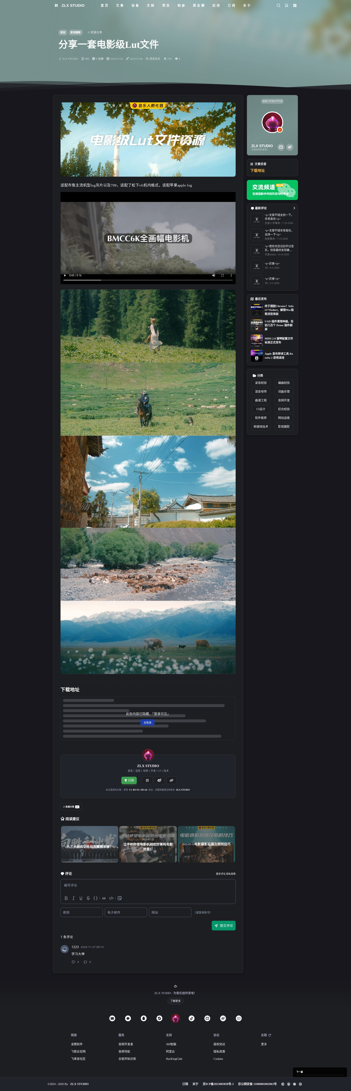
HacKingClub (174, 1058)
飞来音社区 (78, 1058)
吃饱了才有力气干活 (272, 101)
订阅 (131, 780)
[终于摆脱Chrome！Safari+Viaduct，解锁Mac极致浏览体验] (257, 310)
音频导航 (124, 1051)
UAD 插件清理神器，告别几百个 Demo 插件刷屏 (279, 325)
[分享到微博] (159, 780)
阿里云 (170, 1051)
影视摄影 (76, 32)
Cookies (218, 1058)
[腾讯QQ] (144, 1018)
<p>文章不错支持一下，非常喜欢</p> (279, 216)
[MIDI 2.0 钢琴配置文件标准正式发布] (257, 340)
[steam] (159, 1018)
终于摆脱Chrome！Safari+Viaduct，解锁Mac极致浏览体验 (279, 310)
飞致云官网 (78, 1051)
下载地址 (257, 171)
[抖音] (192, 1018)
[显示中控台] (295, 5)
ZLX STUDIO (183, 790)
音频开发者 (125, 1044)
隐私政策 (231, 873)
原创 (62, 32)
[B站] (281, 147)
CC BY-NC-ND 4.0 (138, 790)
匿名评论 (221, 873)
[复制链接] (171, 780)
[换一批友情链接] (269, 1035)
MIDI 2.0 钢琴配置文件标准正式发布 (279, 340)
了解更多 (175, 1001)
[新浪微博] (289, 147)
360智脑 (171, 1044)
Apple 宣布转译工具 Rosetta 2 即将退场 (279, 355)
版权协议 (219, 1044)
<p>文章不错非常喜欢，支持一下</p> (279, 232)
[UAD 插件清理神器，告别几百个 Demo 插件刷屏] (257, 325)
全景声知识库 (127, 1058)
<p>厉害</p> (272, 263)
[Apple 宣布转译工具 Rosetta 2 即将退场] (257, 356)
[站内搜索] (278, 5)
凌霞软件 (77, 1044)
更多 (264, 1044)
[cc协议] (291, 1084)
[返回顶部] (175, 1018)
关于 (195, 1084)
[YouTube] (239, 1018)
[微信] (128, 1018)
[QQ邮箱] (112, 1018)
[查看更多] (294, 208)
